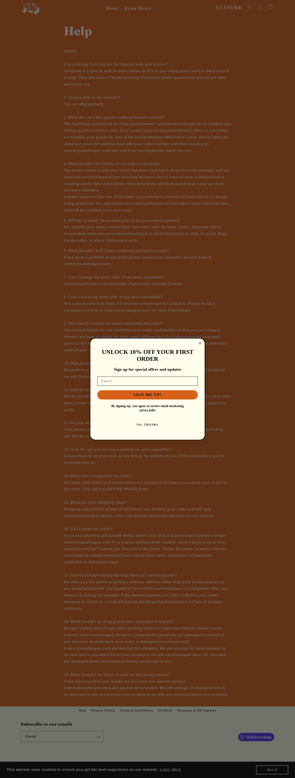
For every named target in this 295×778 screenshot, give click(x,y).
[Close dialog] (200, 343)
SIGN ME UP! (147, 395)
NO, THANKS (148, 424)
